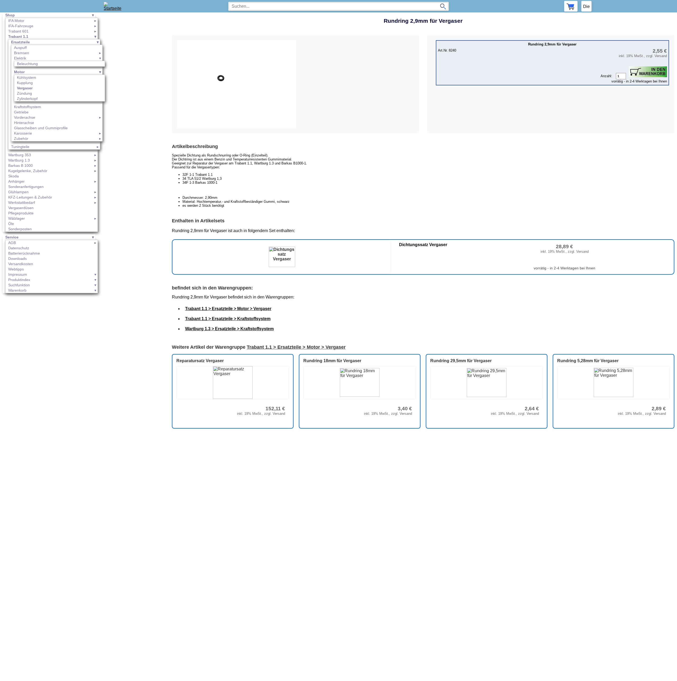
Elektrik (20, 58)
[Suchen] (443, 6)
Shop (10, 15)
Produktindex (19, 280)
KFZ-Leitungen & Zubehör (30, 197)
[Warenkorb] (571, 6)
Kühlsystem (26, 77)
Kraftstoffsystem (27, 107)
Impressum (17, 274)
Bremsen (21, 53)
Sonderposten (20, 229)
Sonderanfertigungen (26, 187)
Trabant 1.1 (18, 36)
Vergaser (25, 88)
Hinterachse (24, 123)
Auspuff (20, 47)
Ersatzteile (20, 42)
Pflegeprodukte (21, 213)
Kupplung (25, 83)
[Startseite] (114, 6)
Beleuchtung (27, 64)
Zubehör (21, 138)
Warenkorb (17, 290)
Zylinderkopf (27, 98)
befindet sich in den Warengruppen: (212, 288)
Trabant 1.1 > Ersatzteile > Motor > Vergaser (228, 308)
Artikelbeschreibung (195, 146)
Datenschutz (18, 248)
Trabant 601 (18, 31)
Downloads (17, 258)
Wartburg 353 (19, 155)
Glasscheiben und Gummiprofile (41, 128)
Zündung (24, 93)
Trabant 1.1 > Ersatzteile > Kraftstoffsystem (228, 318)
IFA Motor (16, 21)
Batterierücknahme (24, 253)
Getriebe (21, 112)
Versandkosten (20, 264)
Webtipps (16, 269)
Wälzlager (16, 218)
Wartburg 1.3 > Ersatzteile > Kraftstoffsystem (229, 328)
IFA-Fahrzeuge (20, 26)
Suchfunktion (19, 285)
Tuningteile (20, 147)
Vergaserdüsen (21, 208)
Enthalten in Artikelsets (198, 220)
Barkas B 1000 (20, 165)
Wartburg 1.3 (19, 160)
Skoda (13, 176)
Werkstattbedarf (21, 202)
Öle (11, 224)
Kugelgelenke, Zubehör (27, 171)
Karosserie (23, 133)
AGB (12, 243)
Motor (19, 72)
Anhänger (16, 181)
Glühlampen (18, 192)
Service (12, 237)
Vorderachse (24, 117)
